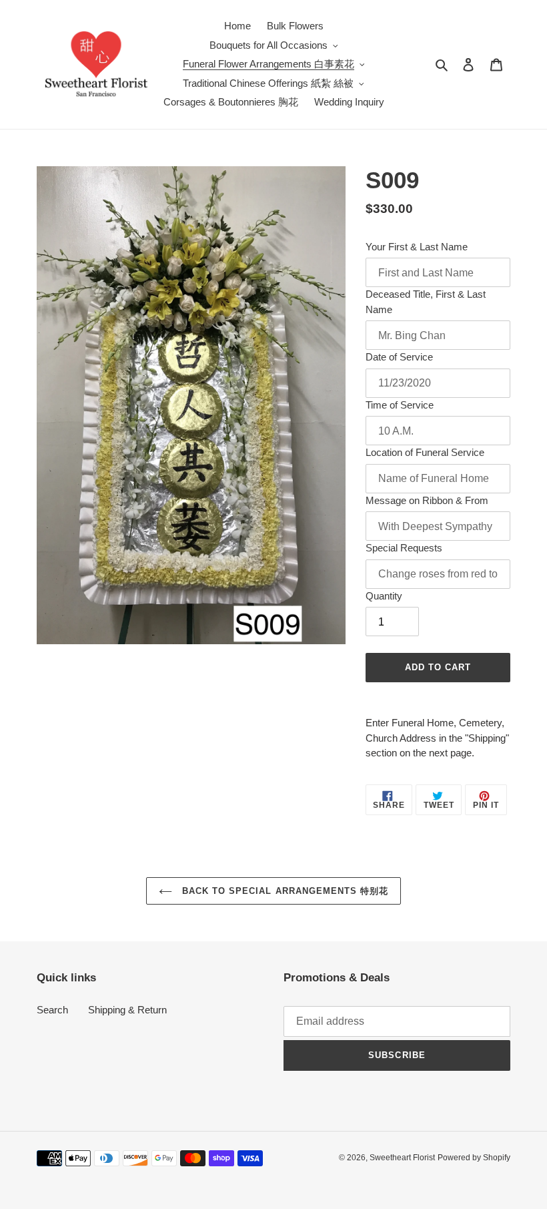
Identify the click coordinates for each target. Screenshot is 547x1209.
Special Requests (404, 547)
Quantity (384, 595)
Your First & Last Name (417, 246)
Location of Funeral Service (425, 452)
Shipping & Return (127, 1009)
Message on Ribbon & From (427, 500)
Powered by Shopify (474, 1157)
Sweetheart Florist (402, 1157)
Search (52, 1009)
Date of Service (399, 356)
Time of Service (400, 405)
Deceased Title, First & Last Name (426, 301)
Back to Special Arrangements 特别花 (283, 891)
